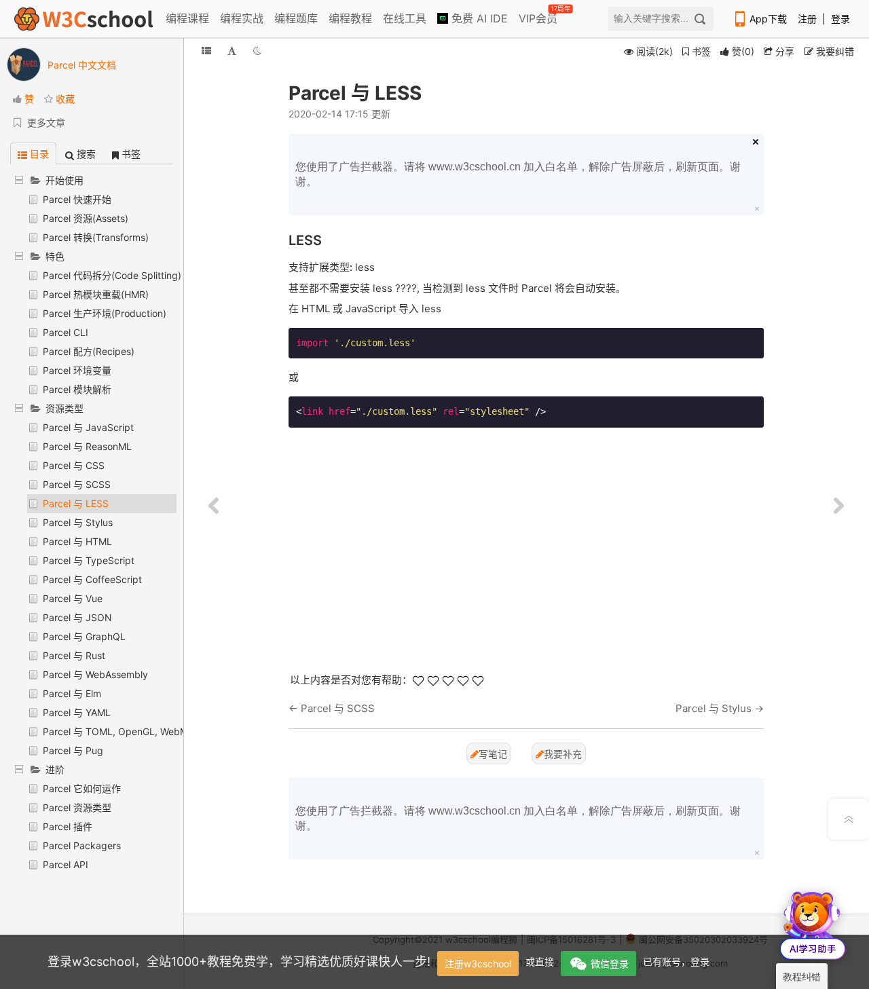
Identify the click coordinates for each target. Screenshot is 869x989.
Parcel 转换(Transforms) (96, 237)
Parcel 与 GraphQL (84, 636)
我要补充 (563, 754)
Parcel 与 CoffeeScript (92, 579)
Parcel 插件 (67, 826)
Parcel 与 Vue (73, 598)
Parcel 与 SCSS (77, 484)
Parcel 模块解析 (77, 389)
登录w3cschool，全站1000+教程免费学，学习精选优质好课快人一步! (239, 961)
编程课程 (187, 18)
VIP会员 (539, 15)
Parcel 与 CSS (74, 465)
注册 (807, 18)
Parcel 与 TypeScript (88, 560)
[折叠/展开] (206, 50)
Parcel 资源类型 (77, 807)
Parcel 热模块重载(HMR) (96, 294)
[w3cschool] (83, 18)
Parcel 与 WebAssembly (95, 674)
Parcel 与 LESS (76, 503)
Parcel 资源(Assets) (85, 218)
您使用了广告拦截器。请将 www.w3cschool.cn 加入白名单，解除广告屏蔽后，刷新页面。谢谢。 (518, 174)
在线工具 (404, 18)
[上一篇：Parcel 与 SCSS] (213, 506)
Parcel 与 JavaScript (88, 427)
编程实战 (241, 18)
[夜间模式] (257, 50)
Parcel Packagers (82, 845)
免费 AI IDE (478, 18)
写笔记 (493, 754)
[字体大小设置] (232, 50)
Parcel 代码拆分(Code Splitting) (112, 275)
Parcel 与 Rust (74, 655)
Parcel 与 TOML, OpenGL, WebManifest (130, 731)
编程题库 (296, 18)
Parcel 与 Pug (73, 750)
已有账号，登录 (676, 961)
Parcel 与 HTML (77, 541)
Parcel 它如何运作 (82, 788)
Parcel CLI (65, 332)
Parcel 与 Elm (72, 693)
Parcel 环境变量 (77, 370)
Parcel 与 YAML (77, 712)
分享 (783, 51)
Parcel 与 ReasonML (87, 446)
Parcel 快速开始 (77, 199)
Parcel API (65, 864)
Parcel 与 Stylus (78, 522)
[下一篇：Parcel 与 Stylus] (838, 506)
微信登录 (610, 963)
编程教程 (350, 18)
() (743, 51)
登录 (840, 18)
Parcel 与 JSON (77, 617)
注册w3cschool (478, 963)
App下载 (768, 18)
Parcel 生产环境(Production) (104, 313)
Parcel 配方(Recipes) (88, 351)
